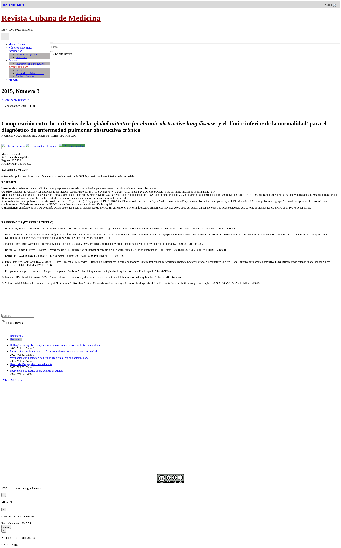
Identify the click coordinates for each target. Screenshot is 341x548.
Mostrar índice (17, 44)
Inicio (19, 70)
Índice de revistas (30, 73)
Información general (30, 54)
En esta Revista (63, 53)
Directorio (21, 57)
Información (15, 50)
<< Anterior (8, 99)
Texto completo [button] (16, 145)
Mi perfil (13, 79)
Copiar (6, 527)
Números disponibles (20, 47)
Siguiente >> (22, 99)
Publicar (13, 60)
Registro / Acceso (25, 76)
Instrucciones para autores (33, 63)
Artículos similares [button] (74, 145)
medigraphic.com (18, 66)
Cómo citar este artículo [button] (45, 145)
